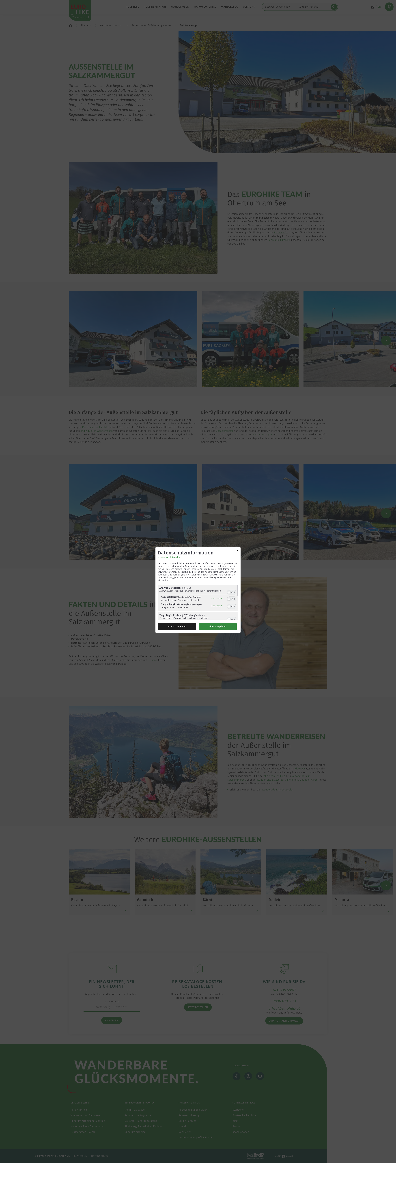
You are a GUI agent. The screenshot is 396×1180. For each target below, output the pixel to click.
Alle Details (216, 598)
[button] (228, 592)
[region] (198, 602)
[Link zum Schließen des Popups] (237, 551)
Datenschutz (176, 557)
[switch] (232, 592)
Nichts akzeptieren (177, 626)
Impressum (163, 557)
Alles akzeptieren (217, 626)
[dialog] (198, 590)
